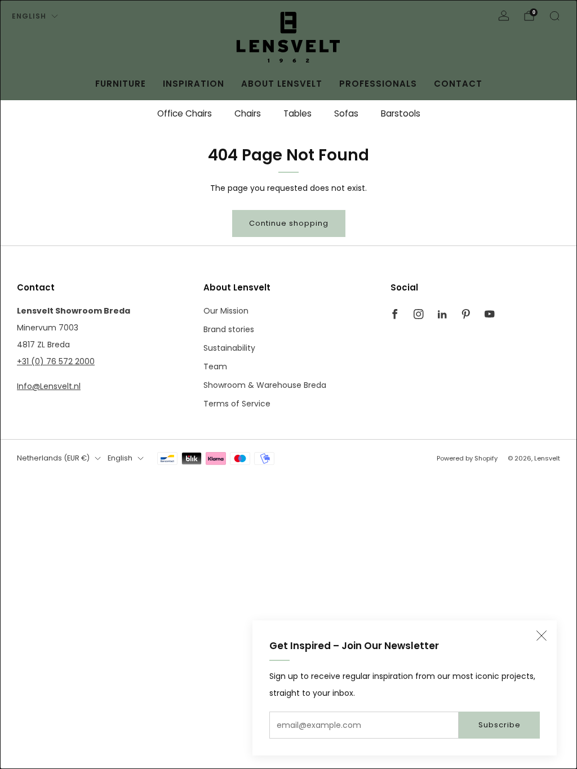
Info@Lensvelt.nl (49, 386)
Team (215, 366)
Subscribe (499, 724)
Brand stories (228, 329)
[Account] (503, 15)
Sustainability (229, 348)
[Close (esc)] (541, 635)
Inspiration (193, 84)
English (29, 16)
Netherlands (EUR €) (53, 458)
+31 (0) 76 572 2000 (56, 361)
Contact (458, 84)
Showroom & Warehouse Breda (264, 385)
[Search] (554, 15)
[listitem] (184, 113)
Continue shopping (289, 223)
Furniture (120, 84)
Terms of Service (236, 403)
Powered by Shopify (467, 458)
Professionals (378, 84)
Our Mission (225, 310)
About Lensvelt (281, 84)
